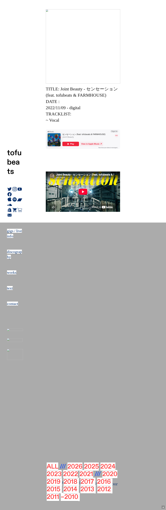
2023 (54, 474)
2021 (86, 474)
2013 (87, 489)
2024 (107, 466)
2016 (104, 482)
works (11, 272)
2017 (87, 482)
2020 (109, 474)
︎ (14, 210)
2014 (70, 489)
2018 (70, 482)
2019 (53, 482)
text (10, 288)
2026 (74, 466)
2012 (104, 489)
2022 (70, 474)
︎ (19, 210)
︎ (9, 210)
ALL (52, 466)
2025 (91, 466)
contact (12, 304)
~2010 (69, 497)
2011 (53, 497)
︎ (9, 215)
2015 (53, 489)
